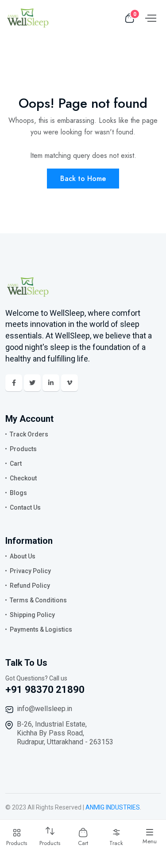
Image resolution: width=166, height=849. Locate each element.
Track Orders (29, 434)
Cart (16, 463)
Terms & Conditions (38, 600)
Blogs (18, 492)
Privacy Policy (30, 570)
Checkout (23, 478)
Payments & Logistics (41, 629)
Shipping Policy (32, 614)
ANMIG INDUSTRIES (112, 807)
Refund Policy (30, 585)
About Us (22, 556)
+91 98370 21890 (45, 689)
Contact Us (25, 507)
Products (23, 448)
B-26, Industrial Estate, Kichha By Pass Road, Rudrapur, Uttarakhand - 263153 (65, 733)
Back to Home (83, 178)
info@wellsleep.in (44, 708)
